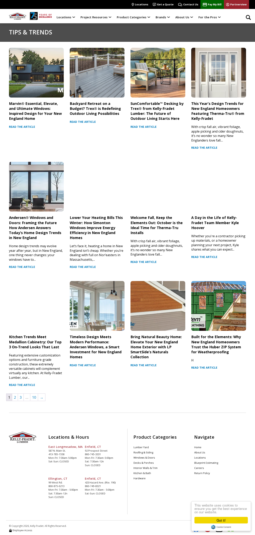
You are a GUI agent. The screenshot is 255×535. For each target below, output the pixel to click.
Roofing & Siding (143, 452)
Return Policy (202, 473)
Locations (141, 4)
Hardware (139, 478)
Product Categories (131, 17)
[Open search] (248, 17)
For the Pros (207, 17)
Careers (199, 468)
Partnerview (238, 4)
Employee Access (22, 530)
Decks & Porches (143, 463)
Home (197, 447)
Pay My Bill (215, 4)
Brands (161, 17)
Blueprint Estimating (206, 463)
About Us (182, 17)
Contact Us (190, 4)
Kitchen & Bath (142, 473)
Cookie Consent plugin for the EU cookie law (221, 527)
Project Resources (94, 17)
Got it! (221, 520)
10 (34, 397)
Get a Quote (165, 4)
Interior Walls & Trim (145, 468)
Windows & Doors (144, 457)
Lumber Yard (141, 447)
